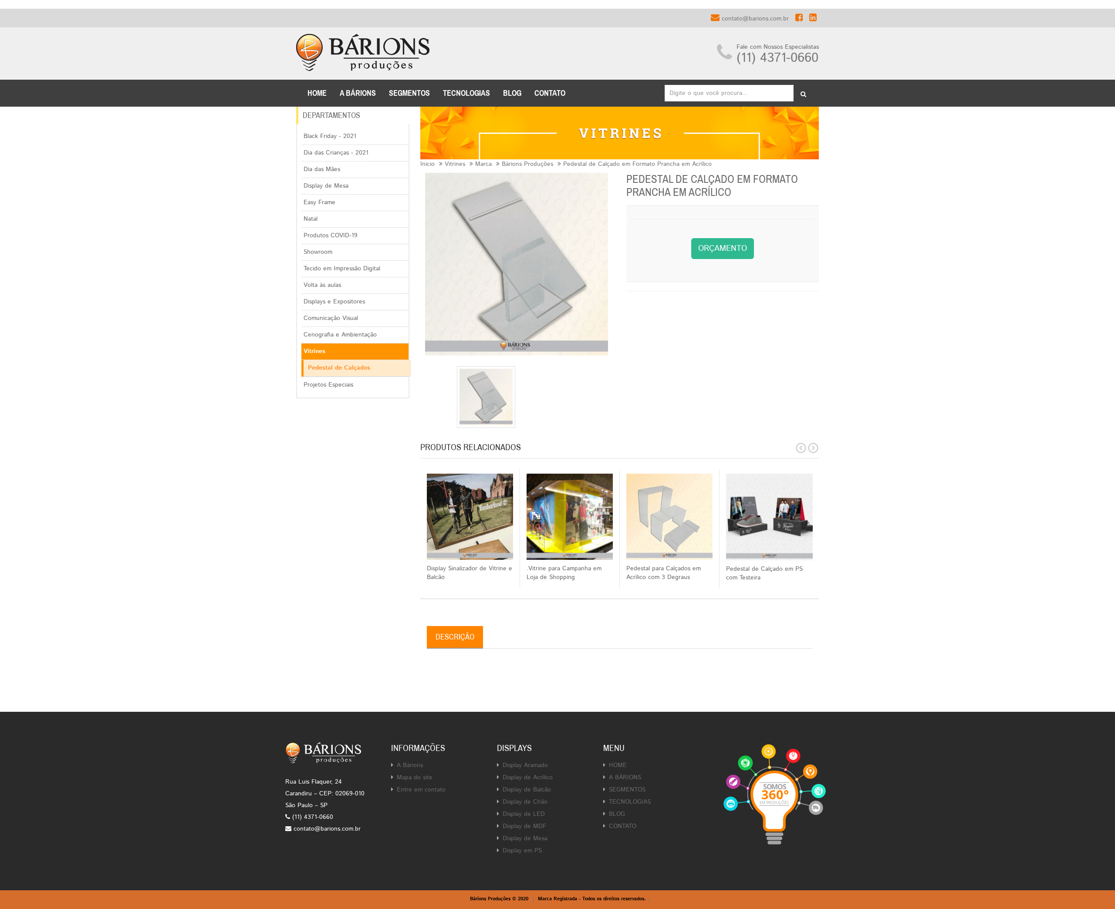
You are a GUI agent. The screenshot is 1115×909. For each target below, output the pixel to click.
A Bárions (410, 765)
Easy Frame (319, 202)
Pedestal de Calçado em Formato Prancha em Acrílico (637, 164)
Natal (311, 219)
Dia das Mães (322, 169)
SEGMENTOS (627, 789)
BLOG (512, 93)
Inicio (427, 164)
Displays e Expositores (334, 301)
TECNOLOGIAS (466, 93)
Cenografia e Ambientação (340, 334)
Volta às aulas (322, 285)
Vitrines (314, 351)
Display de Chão (525, 802)
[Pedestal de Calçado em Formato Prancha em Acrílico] (486, 397)
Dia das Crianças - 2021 (336, 152)
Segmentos (409, 93)
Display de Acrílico (528, 777)
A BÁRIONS (358, 93)
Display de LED (524, 814)
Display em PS (522, 850)
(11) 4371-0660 (777, 58)
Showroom (318, 252)
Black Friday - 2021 (330, 136)
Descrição (455, 637)
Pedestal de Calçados (339, 368)
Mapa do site (414, 777)
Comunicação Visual (331, 318)
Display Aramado (525, 765)
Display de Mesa (326, 186)
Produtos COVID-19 (331, 235)
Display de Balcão (527, 789)
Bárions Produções (527, 164)
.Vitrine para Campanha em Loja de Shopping (564, 573)
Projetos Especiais (328, 384)
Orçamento (722, 248)
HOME (618, 765)
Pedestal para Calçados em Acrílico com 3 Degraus (663, 573)
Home (317, 93)
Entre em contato (421, 789)
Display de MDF (524, 826)
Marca (483, 164)
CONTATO (549, 93)
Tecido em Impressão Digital (342, 268)
